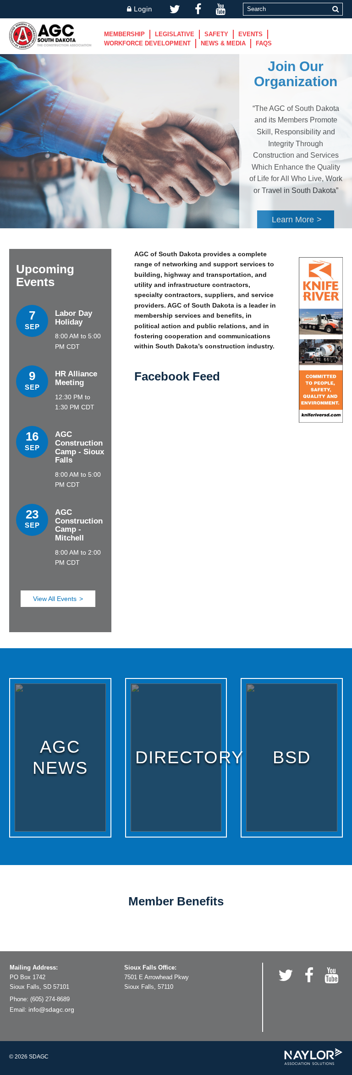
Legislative (174, 34)
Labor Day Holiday (73, 317)
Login (143, 9)
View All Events (55, 598)
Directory (189, 757)
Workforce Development (147, 43)
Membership (124, 34)
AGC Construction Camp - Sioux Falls (79, 447)
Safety (216, 34)
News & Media (223, 43)
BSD (292, 757)
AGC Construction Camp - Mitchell (79, 525)
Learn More (293, 219)
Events (250, 34)
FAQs (264, 43)
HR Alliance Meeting (76, 378)
